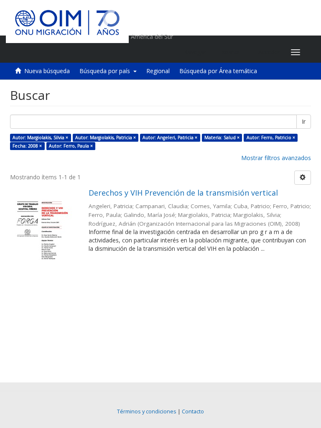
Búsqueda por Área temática (218, 71)
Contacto (193, 411)
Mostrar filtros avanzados (276, 158)
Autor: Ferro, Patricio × (271, 137)
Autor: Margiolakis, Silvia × (40, 137)
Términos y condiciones (146, 411)
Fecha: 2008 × (27, 146)
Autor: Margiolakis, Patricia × (105, 137)
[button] (232, 52)
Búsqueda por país (106, 71)
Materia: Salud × (221, 137)
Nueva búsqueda (47, 71)
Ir (304, 121)
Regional (158, 71)
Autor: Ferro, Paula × (71, 146)
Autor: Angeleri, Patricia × (170, 137)
